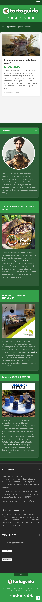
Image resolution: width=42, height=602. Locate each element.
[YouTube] (12, 18)
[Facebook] (20, 18)
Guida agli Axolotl (12, 67)
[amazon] (25, 18)
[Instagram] (8, 18)
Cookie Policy (19, 510)
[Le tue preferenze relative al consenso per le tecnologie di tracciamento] (38, 598)
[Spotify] (33, 18)
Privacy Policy (7, 510)
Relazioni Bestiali (15, 445)
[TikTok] (16, 18)
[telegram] (29, 18)
